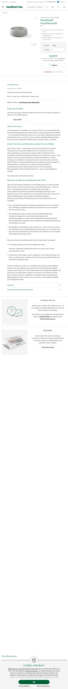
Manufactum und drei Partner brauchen (23, 669)
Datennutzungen (31, 671)
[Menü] (3, 7)
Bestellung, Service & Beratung (41, 2)
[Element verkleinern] (32, 44)
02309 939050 (44, 316)
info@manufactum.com (47, 319)
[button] (35, 18)
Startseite (4, 12)
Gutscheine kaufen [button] (48, 347)
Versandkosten (61, 58)
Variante (46, 45)
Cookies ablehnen (24, 686)
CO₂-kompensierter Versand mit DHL (53, 60)
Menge (47, 49)
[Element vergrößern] (35, 44)
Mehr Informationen (43, 686)
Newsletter (13, 2)
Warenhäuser (5, 2)
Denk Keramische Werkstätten (29, 102)
